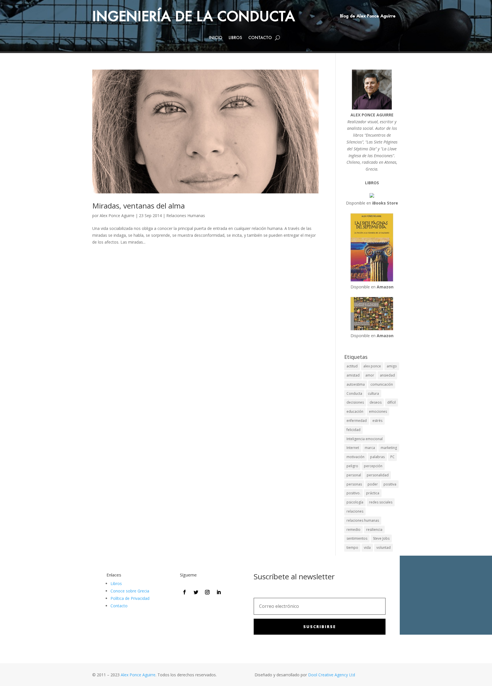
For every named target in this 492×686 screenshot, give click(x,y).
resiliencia (374, 529)
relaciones (355, 511)
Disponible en (372, 203)
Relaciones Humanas (185, 215)
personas (354, 484)
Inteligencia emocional (365, 438)
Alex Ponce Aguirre (117, 215)
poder (373, 484)
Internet (353, 447)
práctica (372, 493)
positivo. (353, 493)
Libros (235, 38)
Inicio (215, 38)
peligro (352, 466)
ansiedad (387, 375)
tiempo (352, 547)
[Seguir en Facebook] (184, 592)
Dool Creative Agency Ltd (331, 674)
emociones (378, 411)
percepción (373, 466)
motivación (355, 456)
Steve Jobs (381, 538)
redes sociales (380, 502)
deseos (376, 402)
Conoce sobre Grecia (129, 591)
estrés (377, 420)
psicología (355, 502)
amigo (392, 366)
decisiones (355, 402)
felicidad (353, 429)
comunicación (381, 384)
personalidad (378, 475)
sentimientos (357, 538)
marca (370, 447)
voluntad (383, 547)
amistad (353, 375)
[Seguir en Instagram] (207, 592)
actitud (352, 366)
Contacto (260, 38)
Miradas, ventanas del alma (138, 206)
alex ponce (372, 366)
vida (367, 547)
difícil (391, 402)
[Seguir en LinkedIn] (218, 592)
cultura (373, 393)
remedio (353, 529)
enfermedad (357, 420)
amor (369, 375)
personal (354, 475)
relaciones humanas (363, 520)
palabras (377, 456)
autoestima (356, 384)
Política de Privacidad (129, 598)
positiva (390, 484)
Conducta (354, 393)
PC (392, 456)
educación (355, 411)
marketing (389, 447)
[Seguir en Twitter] (195, 592)
